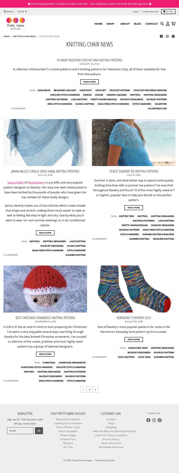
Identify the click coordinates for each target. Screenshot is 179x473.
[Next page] (95, 389)
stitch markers (142, 104)
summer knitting (76, 255)
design (87, 95)
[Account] (168, 24)
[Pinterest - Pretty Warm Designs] (173, 36)
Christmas (48, 362)
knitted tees (126, 216)
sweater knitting (163, 239)
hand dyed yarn (138, 348)
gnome (99, 95)
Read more (89, 82)
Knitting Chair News (24, 36)
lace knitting (79, 99)
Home (6, 36)
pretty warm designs (104, 99)
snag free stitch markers (113, 104)
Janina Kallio (16, 182)
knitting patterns (57, 99)
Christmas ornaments (72, 362)
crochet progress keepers (150, 90)
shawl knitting (85, 104)
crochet (100, 90)
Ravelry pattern (156, 99)
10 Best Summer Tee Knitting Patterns (134, 171)
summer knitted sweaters (158, 234)
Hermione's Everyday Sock (134, 317)
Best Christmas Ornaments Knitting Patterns (45, 317)
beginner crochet (65, 90)
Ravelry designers (131, 99)
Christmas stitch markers (37, 367)
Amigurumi (44, 90)
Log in (136, 11)
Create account (150, 11)
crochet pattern (119, 90)
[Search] (162, 24)
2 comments (10, 255)
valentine (161, 104)
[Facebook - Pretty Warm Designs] (161, 36)
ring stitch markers (60, 104)
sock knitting (126, 357)
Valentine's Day (157, 108)
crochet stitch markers (65, 95)
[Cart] (173, 24)
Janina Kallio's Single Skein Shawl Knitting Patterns (45, 171)
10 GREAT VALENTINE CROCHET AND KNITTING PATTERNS (89, 60)
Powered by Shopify (104, 460)
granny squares (117, 95)
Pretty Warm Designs (82, 460)
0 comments (18, 108)
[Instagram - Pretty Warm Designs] (167, 36)
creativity (86, 90)
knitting (135, 95)
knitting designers (155, 95)
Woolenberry (36, 182)
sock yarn (144, 357)
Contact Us (154, 413)
